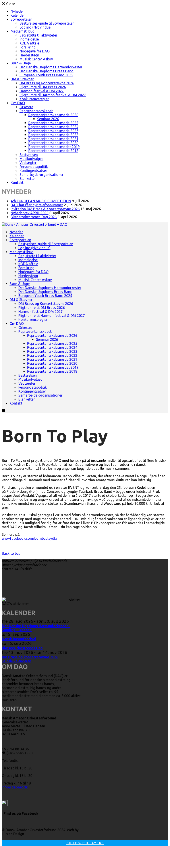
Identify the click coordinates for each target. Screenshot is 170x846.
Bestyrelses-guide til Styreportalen (46, 23)
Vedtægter (28, 163)
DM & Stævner (22, 79)
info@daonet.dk (15, 787)
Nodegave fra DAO (34, 51)
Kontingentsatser (33, 171)
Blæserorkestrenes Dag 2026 (34, 217)
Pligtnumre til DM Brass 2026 (42, 87)
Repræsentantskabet (36, 111)
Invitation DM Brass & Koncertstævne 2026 (45, 209)
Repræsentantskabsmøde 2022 (53, 135)
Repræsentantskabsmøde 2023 (53, 131)
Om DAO (18, 103)
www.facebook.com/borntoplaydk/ (29, 538)
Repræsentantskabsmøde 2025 (53, 123)
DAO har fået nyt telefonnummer (37, 205)
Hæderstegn (29, 55)
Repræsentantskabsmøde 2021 (53, 139)
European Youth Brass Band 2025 (46, 75)
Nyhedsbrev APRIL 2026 (29, 213)
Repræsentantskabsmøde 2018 (53, 151)
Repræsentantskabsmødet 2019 (54, 147)
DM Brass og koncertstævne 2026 (30, 657)
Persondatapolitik (33, 167)
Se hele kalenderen (16, 661)
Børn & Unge (21, 63)
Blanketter (27, 179)
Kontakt (17, 183)
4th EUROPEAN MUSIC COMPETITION (41, 201)
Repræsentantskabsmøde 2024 (53, 127)
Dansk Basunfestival (19, 639)
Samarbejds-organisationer (41, 175)
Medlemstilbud (23, 31)
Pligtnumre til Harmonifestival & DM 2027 (52, 95)
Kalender (18, 15)
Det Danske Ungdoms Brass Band (46, 71)
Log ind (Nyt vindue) (35, 27)
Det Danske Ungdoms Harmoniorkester (50, 67)
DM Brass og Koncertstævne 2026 (46, 83)
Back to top (11, 553)
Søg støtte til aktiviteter (38, 35)
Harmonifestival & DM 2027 (41, 91)
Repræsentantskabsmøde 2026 (53, 115)
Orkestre (26, 107)
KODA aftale (29, 43)
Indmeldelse (29, 39)
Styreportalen (21, 19)
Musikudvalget (31, 159)
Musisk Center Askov (36, 59)
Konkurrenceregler (34, 99)
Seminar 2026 (48, 119)
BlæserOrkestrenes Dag (22, 648)
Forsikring (27, 47)
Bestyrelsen (28, 155)
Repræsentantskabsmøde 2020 (53, 143)
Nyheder (17, 11)
